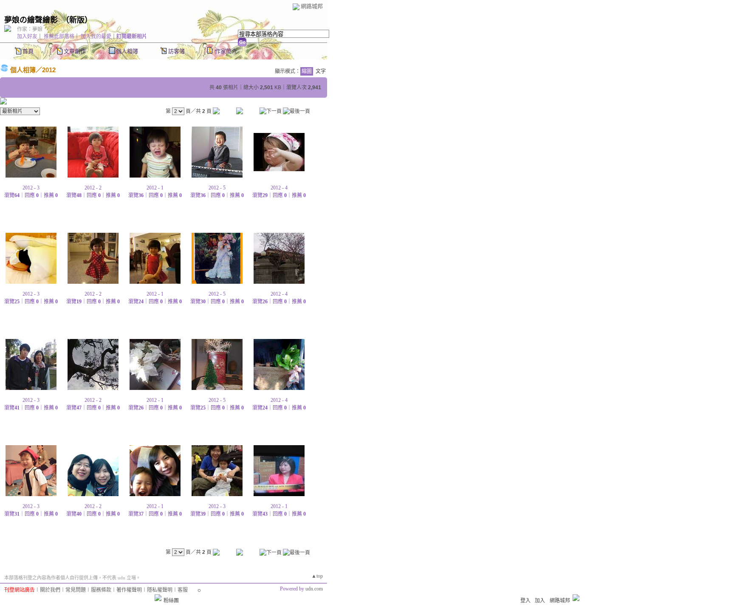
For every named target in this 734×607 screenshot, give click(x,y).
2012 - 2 (93, 188)
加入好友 (27, 37)
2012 (49, 69)
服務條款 (101, 590)
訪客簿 (176, 51)
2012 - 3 (31, 188)
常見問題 (75, 590)
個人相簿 (127, 51)
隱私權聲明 (159, 590)
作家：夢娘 (29, 29)
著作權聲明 (129, 590)
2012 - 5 (217, 188)
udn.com (314, 589)
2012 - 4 (279, 188)
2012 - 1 (155, 188)
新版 (77, 20)
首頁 (28, 51)
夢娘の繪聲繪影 (31, 20)
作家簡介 (226, 51)
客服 (183, 590)
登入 (525, 601)
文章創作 (75, 51)
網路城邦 (312, 6)
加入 (540, 601)
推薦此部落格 (59, 37)
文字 (321, 71)
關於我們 (50, 590)
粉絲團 (171, 601)
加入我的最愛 (96, 37)
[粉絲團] (158, 597)
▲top (317, 576)
